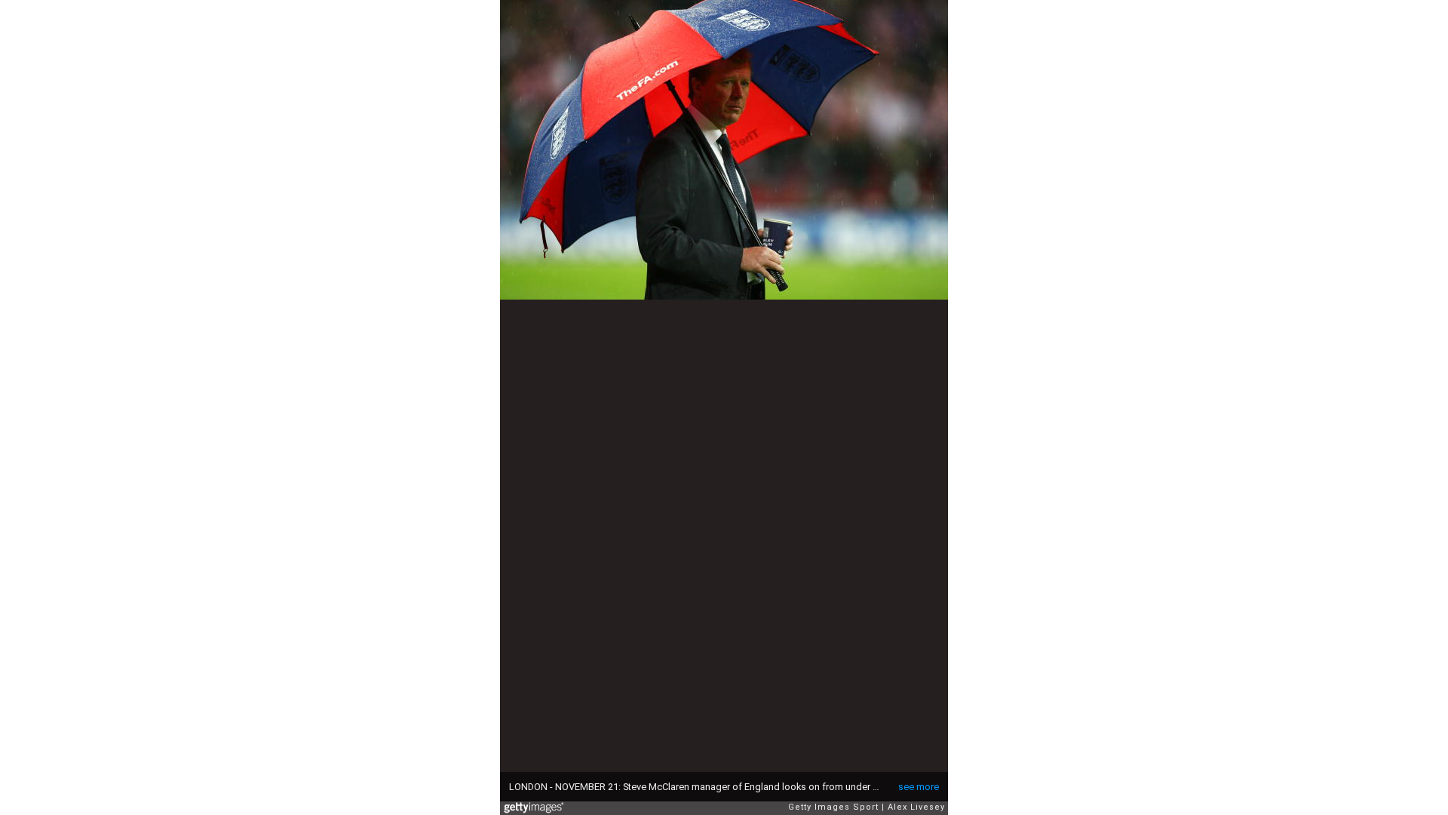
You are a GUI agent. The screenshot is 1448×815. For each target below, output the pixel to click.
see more (918, 786)
